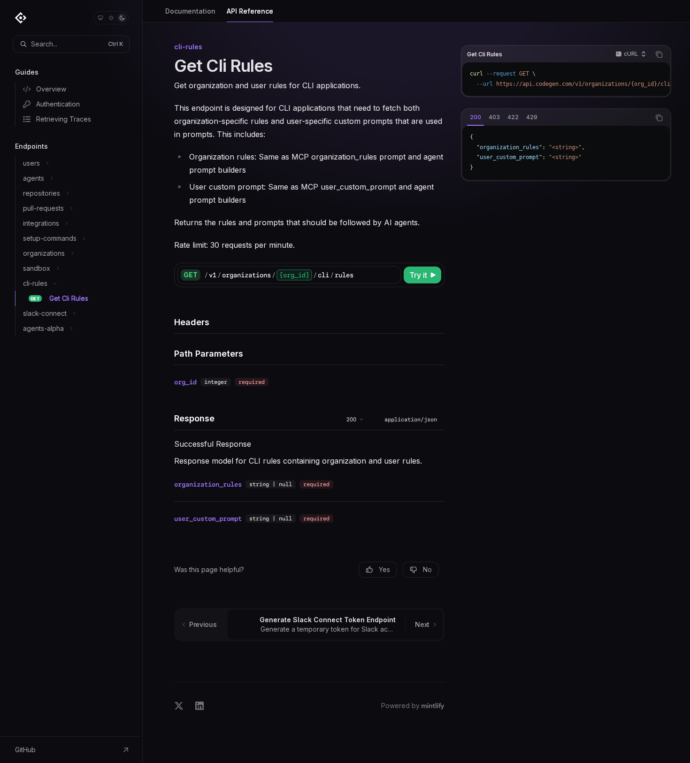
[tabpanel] (566, 152)
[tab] (475, 117)
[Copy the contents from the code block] (659, 54)
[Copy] (392, 275)
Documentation (190, 11)
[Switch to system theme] (100, 18)
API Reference (250, 11)
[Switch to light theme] (111, 18)
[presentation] (566, 79)
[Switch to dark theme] (122, 18)
